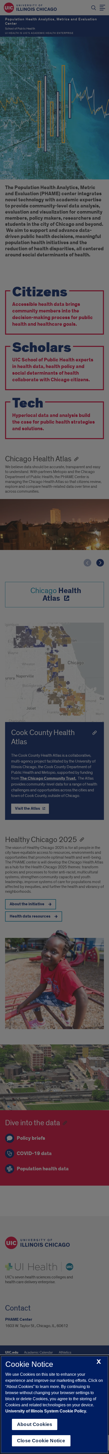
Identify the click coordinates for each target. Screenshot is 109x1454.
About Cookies (34, 1424)
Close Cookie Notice (41, 1440)
